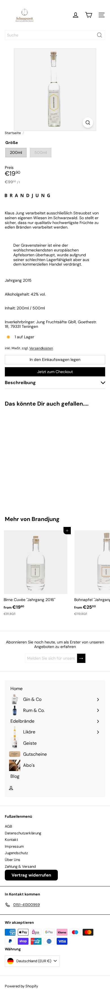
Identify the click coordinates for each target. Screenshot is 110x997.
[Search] (99, 35)
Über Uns (12, 859)
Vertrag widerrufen (31, 875)
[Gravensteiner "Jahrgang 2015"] (35, 458)
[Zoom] (88, 122)
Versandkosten (41, 348)
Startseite (13, 133)
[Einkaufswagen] (88, 15)
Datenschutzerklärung (23, 833)
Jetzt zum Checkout (55, 371)
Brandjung (46, 519)
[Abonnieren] (81, 658)
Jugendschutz (16, 852)
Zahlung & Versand (20, 866)
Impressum (14, 846)
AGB (8, 826)
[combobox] (55, 35)
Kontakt (11, 839)
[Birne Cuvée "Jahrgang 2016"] (35, 573)
